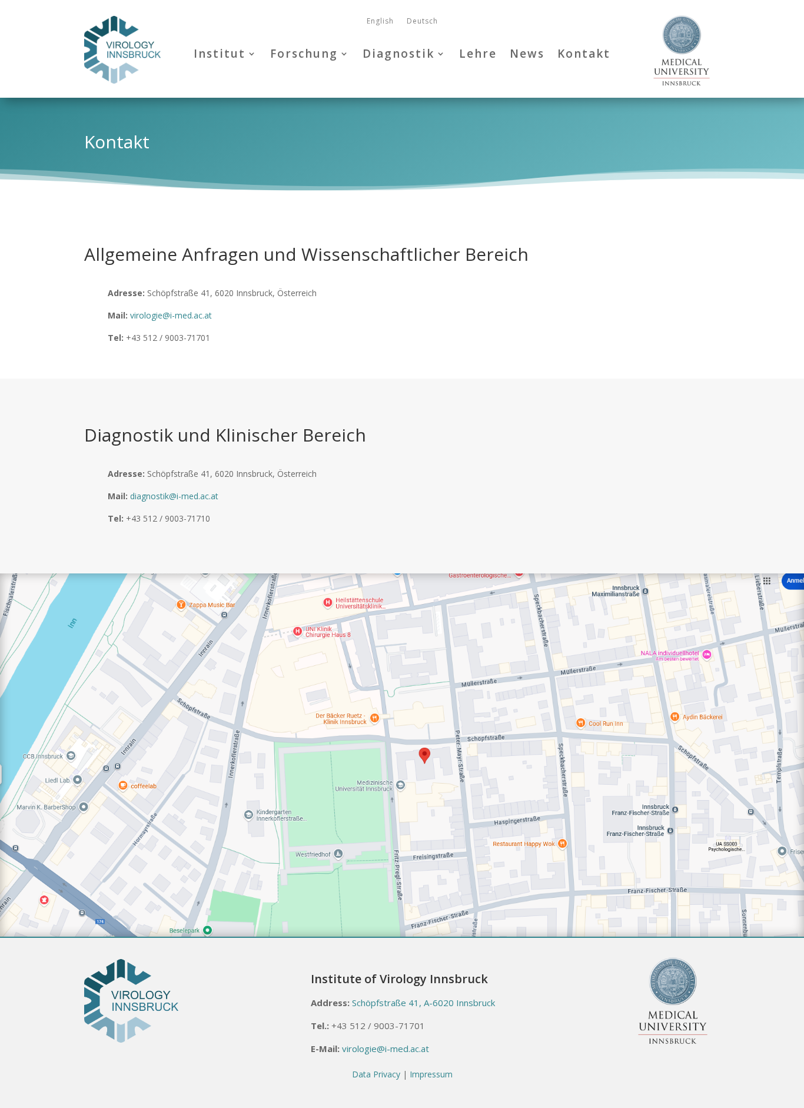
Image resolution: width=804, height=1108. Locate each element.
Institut (219, 53)
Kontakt (583, 53)
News (527, 53)
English (380, 21)
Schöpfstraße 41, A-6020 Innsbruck (423, 1003)
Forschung (304, 53)
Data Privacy (376, 1074)
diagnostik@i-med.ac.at (174, 496)
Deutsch (422, 21)
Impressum (431, 1074)
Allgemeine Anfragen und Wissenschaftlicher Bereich (306, 256)
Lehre (478, 53)
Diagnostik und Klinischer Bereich (225, 436)
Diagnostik (398, 53)
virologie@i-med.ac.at (171, 315)
